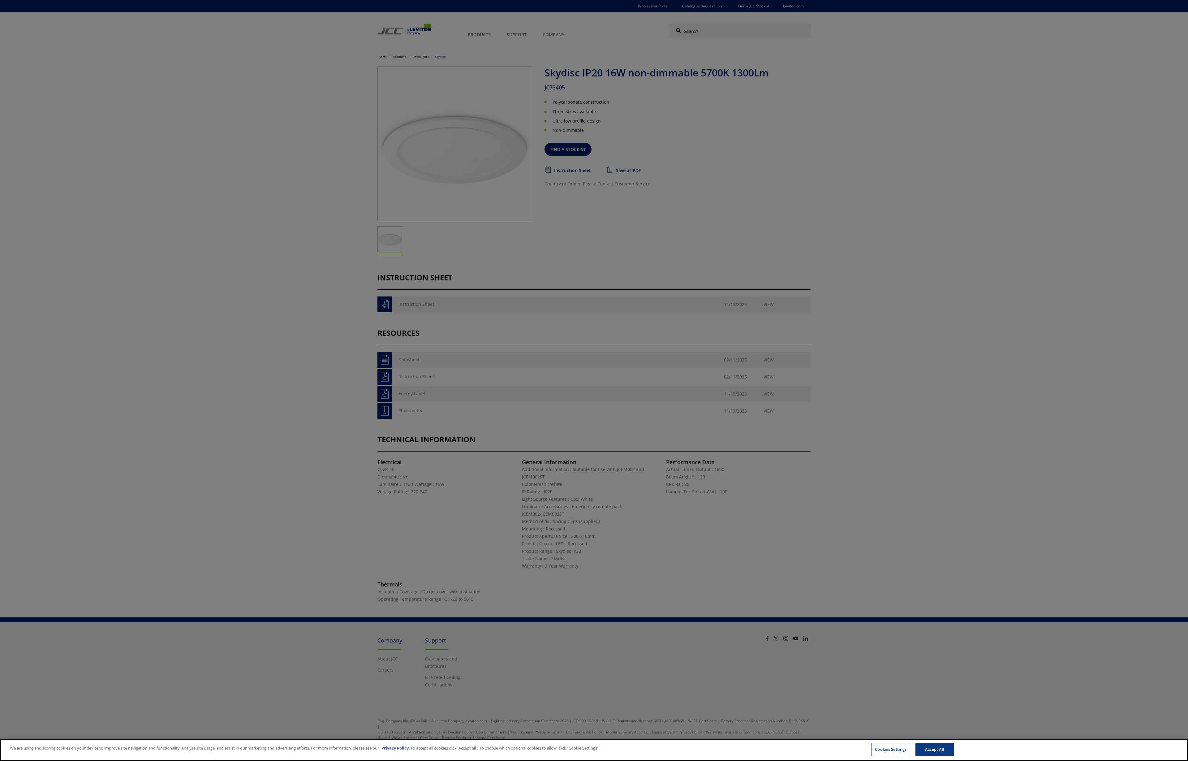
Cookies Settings (890, 749)
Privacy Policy (395, 748)
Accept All (934, 749)
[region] (594, 750)
